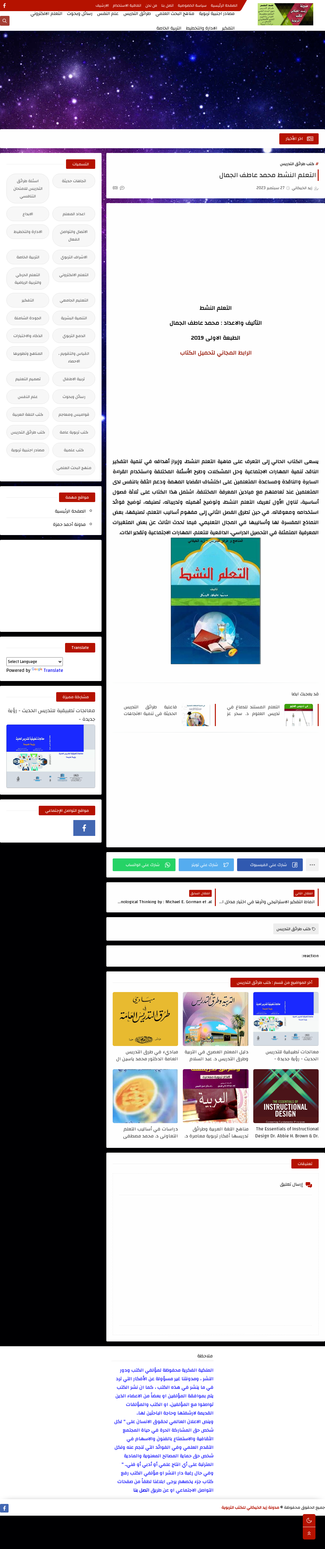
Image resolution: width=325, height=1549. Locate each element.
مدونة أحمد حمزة (69, 524)
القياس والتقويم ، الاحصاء (73, 357)
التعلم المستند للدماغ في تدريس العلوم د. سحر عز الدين (253, 710)
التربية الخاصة (168, 28)
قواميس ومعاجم (73, 414)
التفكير (228, 28)
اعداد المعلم (74, 214)
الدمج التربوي (74, 336)
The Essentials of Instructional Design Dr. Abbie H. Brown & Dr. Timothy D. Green (287, 1132)
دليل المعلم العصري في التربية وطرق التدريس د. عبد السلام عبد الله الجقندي (216, 1055)
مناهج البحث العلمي (175, 14)
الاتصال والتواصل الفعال (74, 235)
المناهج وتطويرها (28, 353)
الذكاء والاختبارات (28, 336)
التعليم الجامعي (74, 300)
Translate (53, 670)
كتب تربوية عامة (74, 432)
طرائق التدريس (137, 14)
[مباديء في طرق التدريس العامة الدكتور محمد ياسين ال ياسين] (145, 1019)
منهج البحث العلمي (73, 468)
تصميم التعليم (28, 379)
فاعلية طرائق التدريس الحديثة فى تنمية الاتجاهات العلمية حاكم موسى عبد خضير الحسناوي (150, 710)
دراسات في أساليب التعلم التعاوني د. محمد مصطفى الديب (150, 1132)
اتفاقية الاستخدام (127, 5)
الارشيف (102, 5)
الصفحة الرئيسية (224, 5)
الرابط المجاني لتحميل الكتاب (216, 353)
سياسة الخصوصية (192, 5)
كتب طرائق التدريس (297, 164)
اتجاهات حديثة (74, 181)
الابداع (28, 214)
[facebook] (4, 5)
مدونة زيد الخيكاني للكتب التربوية (250, 1507)
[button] (270, 864)
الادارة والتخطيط (201, 28)
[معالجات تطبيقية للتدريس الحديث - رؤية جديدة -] (286, 1019)
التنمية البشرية (74, 318)
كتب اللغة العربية (27, 414)
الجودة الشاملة (27, 318)
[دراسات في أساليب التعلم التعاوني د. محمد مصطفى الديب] (145, 1096)
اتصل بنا (167, 5)
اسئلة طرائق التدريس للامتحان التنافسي (28, 188)
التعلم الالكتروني (46, 14)
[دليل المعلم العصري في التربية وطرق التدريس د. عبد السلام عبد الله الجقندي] (215, 1019)
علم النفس (108, 14)
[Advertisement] (162, 80)
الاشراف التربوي (74, 257)
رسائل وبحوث (79, 14)
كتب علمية (74, 450)
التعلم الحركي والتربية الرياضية (28, 278)
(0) (116, 188)
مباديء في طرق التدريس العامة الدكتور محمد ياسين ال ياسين (147, 1055)
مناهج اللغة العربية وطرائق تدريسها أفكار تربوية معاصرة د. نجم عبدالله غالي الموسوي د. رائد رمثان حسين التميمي (216, 1132)
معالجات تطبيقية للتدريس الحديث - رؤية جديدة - (292, 1055)
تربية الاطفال (74, 379)
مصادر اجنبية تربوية (217, 14)
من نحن (151, 5)
